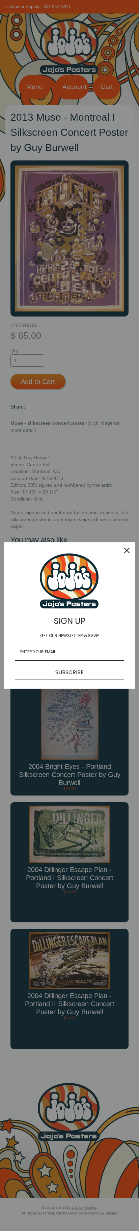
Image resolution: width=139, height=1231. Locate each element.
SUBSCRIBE (69, 672)
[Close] (127, 550)
